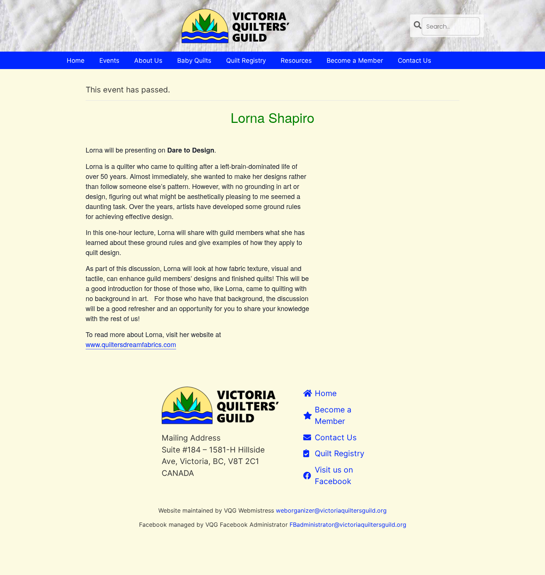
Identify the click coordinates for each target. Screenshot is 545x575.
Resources (296, 60)
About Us (148, 60)
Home (76, 60)
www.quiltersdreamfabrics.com (131, 344)
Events (109, 60)
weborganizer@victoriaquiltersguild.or (329, 510)
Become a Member (355, 60)
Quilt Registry (246, 60)
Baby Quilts (194, 60)
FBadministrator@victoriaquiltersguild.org (348, 524)
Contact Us (414, 60)
